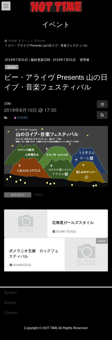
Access (10, 302)
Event (11, 67)
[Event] (86, 251)
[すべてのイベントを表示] (102, 104)
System (10, 292)
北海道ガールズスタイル (73, 222)
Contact (10, 312)
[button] (102, 115)
